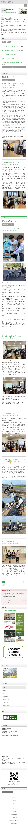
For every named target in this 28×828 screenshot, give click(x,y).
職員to (12, 230)
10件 (12, 80)
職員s (12, 415)
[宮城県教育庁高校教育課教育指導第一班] (14, 652)
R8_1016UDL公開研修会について (9, 610)
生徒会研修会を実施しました (10, 162)
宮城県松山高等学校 (7, 2)
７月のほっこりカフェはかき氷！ (11, 46)
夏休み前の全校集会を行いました (11, 50)
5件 (4, 41)
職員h (12, 87)
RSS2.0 (8, 41)
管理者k (13, 463)
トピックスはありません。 (9, 600)
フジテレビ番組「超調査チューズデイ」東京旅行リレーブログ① (13, 84)
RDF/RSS (21, 593)
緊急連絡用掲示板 (10, 593)
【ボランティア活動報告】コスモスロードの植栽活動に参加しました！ (13, 460)
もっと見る (14, 67)
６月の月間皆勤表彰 (8, 541)
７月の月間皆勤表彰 (7, 54)
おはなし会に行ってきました (10, 58)
